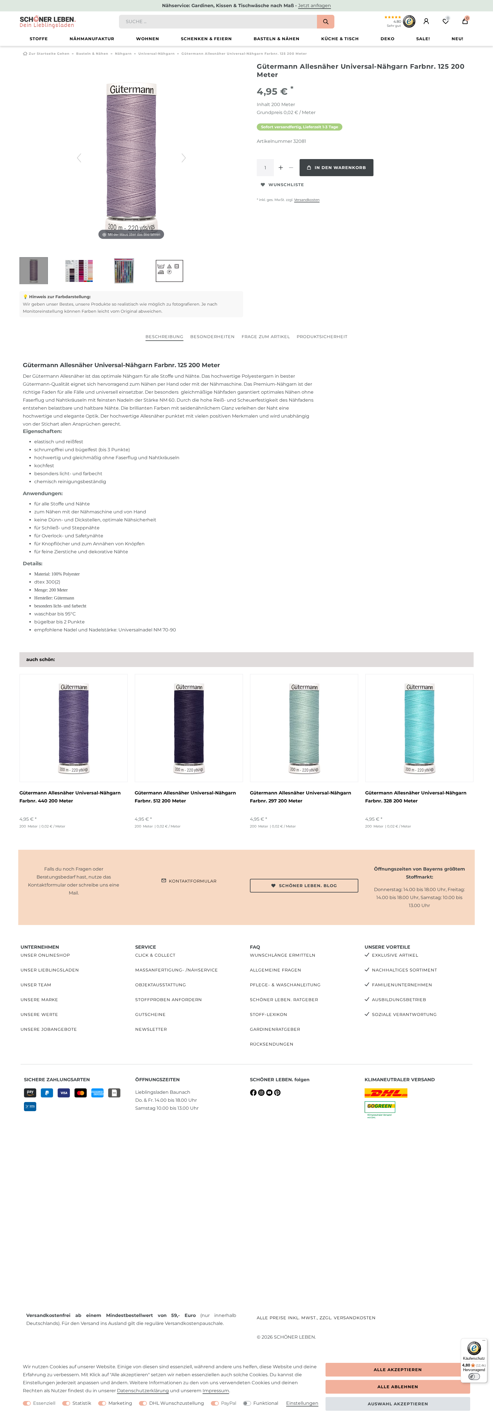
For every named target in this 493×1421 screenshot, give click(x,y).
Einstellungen (302, 1403)
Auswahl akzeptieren (398, 1403)
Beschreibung (164, 336)
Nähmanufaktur (92, 38)
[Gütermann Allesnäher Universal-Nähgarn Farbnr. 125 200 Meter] (33, 271)
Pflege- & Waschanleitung (285, 984)
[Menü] (483, 1341)
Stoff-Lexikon (268, 1014)
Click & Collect (155, 955)
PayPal (228, 1403)
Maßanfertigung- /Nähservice (176, 970)
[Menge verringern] (291, 167)
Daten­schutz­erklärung (143, 1390)
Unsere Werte (39, 1014)
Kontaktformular (193, 881)
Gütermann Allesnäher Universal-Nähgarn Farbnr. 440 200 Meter (70, 797)
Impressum (216, 1390)
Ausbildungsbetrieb (399, 999)
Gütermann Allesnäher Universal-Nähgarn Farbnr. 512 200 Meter (185, 797)
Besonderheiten (212, 336)
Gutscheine (150, 1014)
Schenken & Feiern (206, 38)
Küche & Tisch (340, 38)
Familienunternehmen (402, 984)
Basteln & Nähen (277, 38)
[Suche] (325, 22)
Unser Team (36, 984)
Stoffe (39, 38)
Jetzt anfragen (314, 5)
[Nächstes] (183, 158)
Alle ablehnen (397, 1386)
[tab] (164, 337)
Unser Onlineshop (45, 955)
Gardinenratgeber (275, 1029)
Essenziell (44, 1403)
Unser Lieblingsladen (50, 970)
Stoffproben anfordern (168, 999)
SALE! (423, 38)
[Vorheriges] (79, 158)
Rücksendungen (272, 1044)
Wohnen (147, 38)
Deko (388, 38)
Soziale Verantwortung (404, 1014)
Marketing (120, 1403)
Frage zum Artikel (266, 336)
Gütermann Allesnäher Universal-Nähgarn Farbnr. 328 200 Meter (415, 797)
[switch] (474, 1376)
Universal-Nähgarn (156, 54)
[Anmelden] (426, 21)
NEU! (457, 38)
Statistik (81, 1403)
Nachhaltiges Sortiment (404, 970)
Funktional (265, 1403)
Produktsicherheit (322, 336)
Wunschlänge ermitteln (283, 955)
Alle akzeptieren (398, 1369)
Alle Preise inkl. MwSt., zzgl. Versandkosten (316, 1317)
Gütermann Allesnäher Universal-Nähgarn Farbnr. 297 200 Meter (300, 797)
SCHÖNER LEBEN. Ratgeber (284, 999)
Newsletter (151, 1029)
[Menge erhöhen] (281, 167)
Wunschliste (286, 184)
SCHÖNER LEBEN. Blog (308, 885)
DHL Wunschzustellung (176, 1403)
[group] (73, 728)
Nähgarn (123, 54)
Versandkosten (307, 200)
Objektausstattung (160, 984)
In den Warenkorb (340, 167)
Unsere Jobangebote (49, 1029)
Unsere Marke (39, 999)
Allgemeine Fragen (275, 970)
